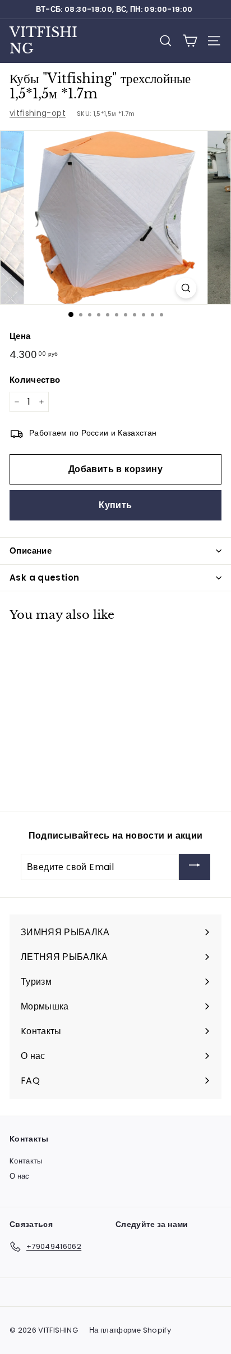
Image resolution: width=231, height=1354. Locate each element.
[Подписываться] (194, 867)
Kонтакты (26, 1161)
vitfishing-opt (38, 113)
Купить (115, 505)
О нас (20, 1176)
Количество (35, 380)
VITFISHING (43, 40)
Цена (20, 336)
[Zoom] (185, 288)
